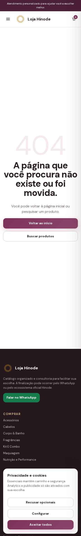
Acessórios (11, 420)
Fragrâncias (11, 440)
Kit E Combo (11, 447)
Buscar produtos (40, 236)
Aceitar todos (40, 525)
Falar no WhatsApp (21, 397)
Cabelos (9, 427)
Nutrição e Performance (19, 460)
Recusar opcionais (40, 502)
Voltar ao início (40, 223)
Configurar (40, 513)
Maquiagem (11, 453)
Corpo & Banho (14, 433)
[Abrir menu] (8, 19)
